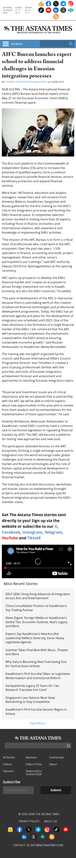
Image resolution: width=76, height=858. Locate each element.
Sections (16, 43)
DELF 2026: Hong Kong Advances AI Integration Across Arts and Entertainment (38, 596)
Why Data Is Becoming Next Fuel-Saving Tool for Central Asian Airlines (36, 664)
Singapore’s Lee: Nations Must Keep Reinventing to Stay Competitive (30, 700)
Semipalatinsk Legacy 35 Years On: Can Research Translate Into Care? (32, 688)
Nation (53, 764)
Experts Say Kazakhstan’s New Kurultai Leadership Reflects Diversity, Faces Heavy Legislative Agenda (35, 638)
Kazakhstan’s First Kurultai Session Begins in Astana (36, 711)
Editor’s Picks (34, 764)
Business (42, 81)
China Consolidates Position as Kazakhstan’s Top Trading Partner (36, 608)
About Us (50, 821)
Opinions (8, 771)
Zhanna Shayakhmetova (19, 81)
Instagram (32, 532)
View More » (38, 723)
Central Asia (56, 757)
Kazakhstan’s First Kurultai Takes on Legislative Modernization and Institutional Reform (38, 676)
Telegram (53, 532)
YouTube (10, 537)
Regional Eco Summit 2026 (34, 772)
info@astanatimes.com (47, 845)
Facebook (11, 532)
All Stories (9, 757)
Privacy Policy (29, 821)
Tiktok (33, 537)
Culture (7, 764)
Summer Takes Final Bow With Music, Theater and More (37, 652)
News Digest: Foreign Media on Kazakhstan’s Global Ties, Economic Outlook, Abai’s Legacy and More (37, 622)
